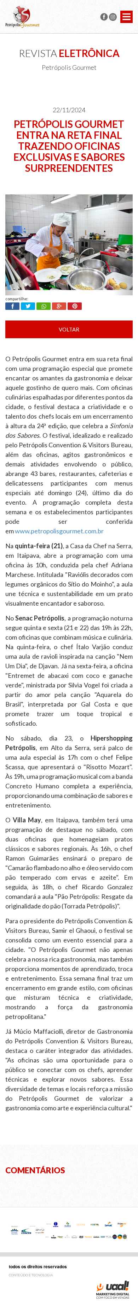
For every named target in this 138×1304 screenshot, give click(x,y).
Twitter (28, 306)
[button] (14, 244)
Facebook (12, 306)
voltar (69, 329)
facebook (104, 17)
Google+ (59, 306)
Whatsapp (43, 306)
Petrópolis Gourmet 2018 (22, 16)
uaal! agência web (112, 1290)
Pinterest (75, 306)
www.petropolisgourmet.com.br (59, 531)
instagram (113, 17)
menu (126, 17)
